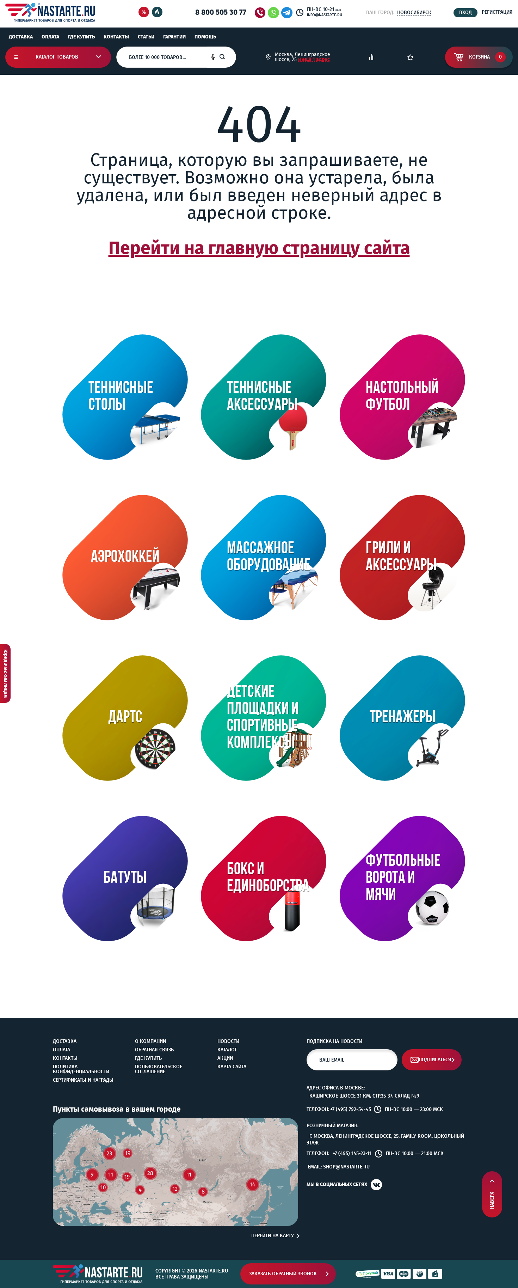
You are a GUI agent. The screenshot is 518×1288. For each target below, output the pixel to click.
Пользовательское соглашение (158, 1069)
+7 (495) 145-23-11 (352, 1153)
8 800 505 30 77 (220, 12)
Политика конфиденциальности (81, 1069)
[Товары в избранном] (410, 57)
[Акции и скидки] (143, 12)
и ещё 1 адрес (314, 59)
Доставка (21, 37)
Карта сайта (231, 1066)
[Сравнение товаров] (371, 57)
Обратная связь (154, 1049)
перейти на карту (272, 1235)
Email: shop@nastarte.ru (339, 1167)
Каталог (227, 1049)
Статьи (146, 37)
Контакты (116, 37)
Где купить (81, 37)
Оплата (50, 37)
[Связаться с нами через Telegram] (288, 12)
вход (465, 13)
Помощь (205, 37)
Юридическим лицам (5, 673)
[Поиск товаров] (227, 57)
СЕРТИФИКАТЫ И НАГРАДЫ (83, 1080)
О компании (150, 1041)
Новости (228, 1041)
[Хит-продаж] (157, 12)
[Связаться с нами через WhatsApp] (273, 12)
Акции (225, 1058)
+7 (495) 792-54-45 (350, 1109)
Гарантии (174, 37)
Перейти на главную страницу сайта (259, 248)
